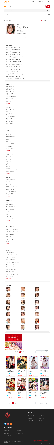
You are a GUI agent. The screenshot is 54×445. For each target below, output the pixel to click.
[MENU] (49, 14)
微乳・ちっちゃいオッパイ (12, 94)
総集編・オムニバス (11, 183)
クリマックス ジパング (11, 269)
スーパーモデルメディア (11, 254)
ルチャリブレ (9, 276)
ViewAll (7, 103)
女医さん (8, 141)
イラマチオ (9, 119)
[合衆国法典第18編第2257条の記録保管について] (40, 440)
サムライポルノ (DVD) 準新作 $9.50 (13, 59)
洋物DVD (30, 417)
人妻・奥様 (9, 163)
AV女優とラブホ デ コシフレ (21, 393)
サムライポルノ (10, 271)
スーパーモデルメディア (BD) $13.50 (13, 76)
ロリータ (8, 156)
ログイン (33, 1)
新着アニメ (9, 202)
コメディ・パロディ (10, 194)
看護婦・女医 (9, 208)
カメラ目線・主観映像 (11, 191)
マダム (8, 166)
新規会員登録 (41, 418)
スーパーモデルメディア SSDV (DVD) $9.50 (14, 51)
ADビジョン (9, 227)
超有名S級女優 (10, 86)
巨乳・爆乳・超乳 (10, 88)
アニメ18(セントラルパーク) (12, 231)
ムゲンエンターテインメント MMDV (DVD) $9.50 (15, 56)
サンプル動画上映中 (10, 206)
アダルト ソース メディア (12, 229)
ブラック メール (9, 218)
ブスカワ (8, 101)
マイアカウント (20, 432)
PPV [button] (45, 20)
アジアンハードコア (11, 189)
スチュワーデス (9, 144)
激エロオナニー (10, 121)
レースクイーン (10, 148)
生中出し (9, 111)
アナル (8, 211)
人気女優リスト (20, 36)
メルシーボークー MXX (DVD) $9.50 (13, 54)
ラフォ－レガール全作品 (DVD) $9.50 (13, 73)
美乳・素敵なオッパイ (11, 89)
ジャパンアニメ (9, 238)
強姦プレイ (8, 213)
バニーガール (9, 146)
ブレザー (8, 134)
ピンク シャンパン (10, 266)
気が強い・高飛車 (10, 171)
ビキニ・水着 (9, 216)
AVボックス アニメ (10, 233)
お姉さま (8, 161)
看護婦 (8, 139)
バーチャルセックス (10, 179)
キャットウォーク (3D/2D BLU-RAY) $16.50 (14, 61)
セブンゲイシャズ (10, 226)
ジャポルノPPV (42, 415)
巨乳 (7, 214)
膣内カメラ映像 (10, 123)
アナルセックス (10, 114)
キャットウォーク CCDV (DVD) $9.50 (13, 49)
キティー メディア (10, 239)
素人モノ (8, 184)
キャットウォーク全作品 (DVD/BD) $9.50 (14, 64)
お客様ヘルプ (40, 1)
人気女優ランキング (21, 38)
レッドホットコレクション (12, 274)
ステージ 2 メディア (11, 261)
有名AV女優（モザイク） (11, 186)
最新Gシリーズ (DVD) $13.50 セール (13, 47)
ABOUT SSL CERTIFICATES (7, 420)
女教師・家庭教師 (10, 136)
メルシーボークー (10, 264)
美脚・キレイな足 (10, 93)
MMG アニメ (9, 241)
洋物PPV (40, 417)
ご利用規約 (30, 420)
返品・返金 (6, 433)
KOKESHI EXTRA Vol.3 (32, 393)
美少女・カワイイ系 (11, 96)
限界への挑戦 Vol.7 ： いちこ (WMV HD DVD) (44, 371)
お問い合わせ (19, 430)
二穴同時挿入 (9, 113)
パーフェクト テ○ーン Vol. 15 (33, 371)
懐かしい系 (8, 181)
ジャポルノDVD (31, 415)
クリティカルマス (10, 234)
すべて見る (8, 278)
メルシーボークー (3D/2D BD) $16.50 (13, 66)
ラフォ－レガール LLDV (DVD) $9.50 (13, 52)
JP (48, 1)
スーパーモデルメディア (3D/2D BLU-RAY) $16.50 (15, 74)
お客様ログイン (31, 418)
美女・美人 (9, 98)
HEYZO (8, 256)
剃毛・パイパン (10, 125)
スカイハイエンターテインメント (13, 272)
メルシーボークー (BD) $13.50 (12, 68)
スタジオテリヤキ (10, 259)
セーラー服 (9, 133)
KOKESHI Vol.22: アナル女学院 (44, 393)
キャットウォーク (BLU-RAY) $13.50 (13, 63)
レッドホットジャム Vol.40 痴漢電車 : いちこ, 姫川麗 (10, 371)
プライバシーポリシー (9, 435)
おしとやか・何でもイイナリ (12, 169)
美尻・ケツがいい (10, 91)
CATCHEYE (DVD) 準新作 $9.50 (12, 57)
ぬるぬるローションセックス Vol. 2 (10, 393)
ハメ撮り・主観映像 (10, 116)
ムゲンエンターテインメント (12, 262)
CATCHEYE (9, 267)
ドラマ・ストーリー (11, 188)
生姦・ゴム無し (10, 109)
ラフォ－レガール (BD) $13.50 (12, 71)
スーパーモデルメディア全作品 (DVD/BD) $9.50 (15, 78)
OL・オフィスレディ (11, 143)
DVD (5, 6)
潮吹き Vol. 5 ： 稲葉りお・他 (21, 371)
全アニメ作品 (9, 204)
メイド (8, 138)
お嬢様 (8, 168)
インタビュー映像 (10, 193)
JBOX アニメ (9, 236)
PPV (11, 6)
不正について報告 (8, 432)
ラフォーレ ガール (10, 257)
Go (46, 351)
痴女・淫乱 (9, 158)
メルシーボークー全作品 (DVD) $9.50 (13, 69)
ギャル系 (8, 159)
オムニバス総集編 (10, 209)
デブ (7, 100)
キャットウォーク (10, 252)
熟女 (8, 164)
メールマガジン (42, 420)
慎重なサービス (20, 433)
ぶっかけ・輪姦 (10, 118)
